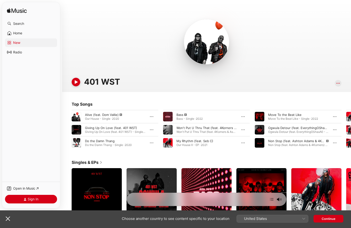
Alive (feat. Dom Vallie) (102, 115)
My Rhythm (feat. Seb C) (194, 141)
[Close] (8, 219)
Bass (179, 115)
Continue (328, 219)
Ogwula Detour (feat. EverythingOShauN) (299, 128)
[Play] (76, 82)
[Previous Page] (67, 130)
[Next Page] (346, 130)
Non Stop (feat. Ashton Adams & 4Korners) (300, 141)
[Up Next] (272, 199)
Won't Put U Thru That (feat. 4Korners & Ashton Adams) (218, 128)
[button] (31, 24)
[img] (17, 11)
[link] (87, 162)
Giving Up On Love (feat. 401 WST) (111, 128)
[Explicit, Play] (76, 116)
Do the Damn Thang (100, 141)
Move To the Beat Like (285, 115)
